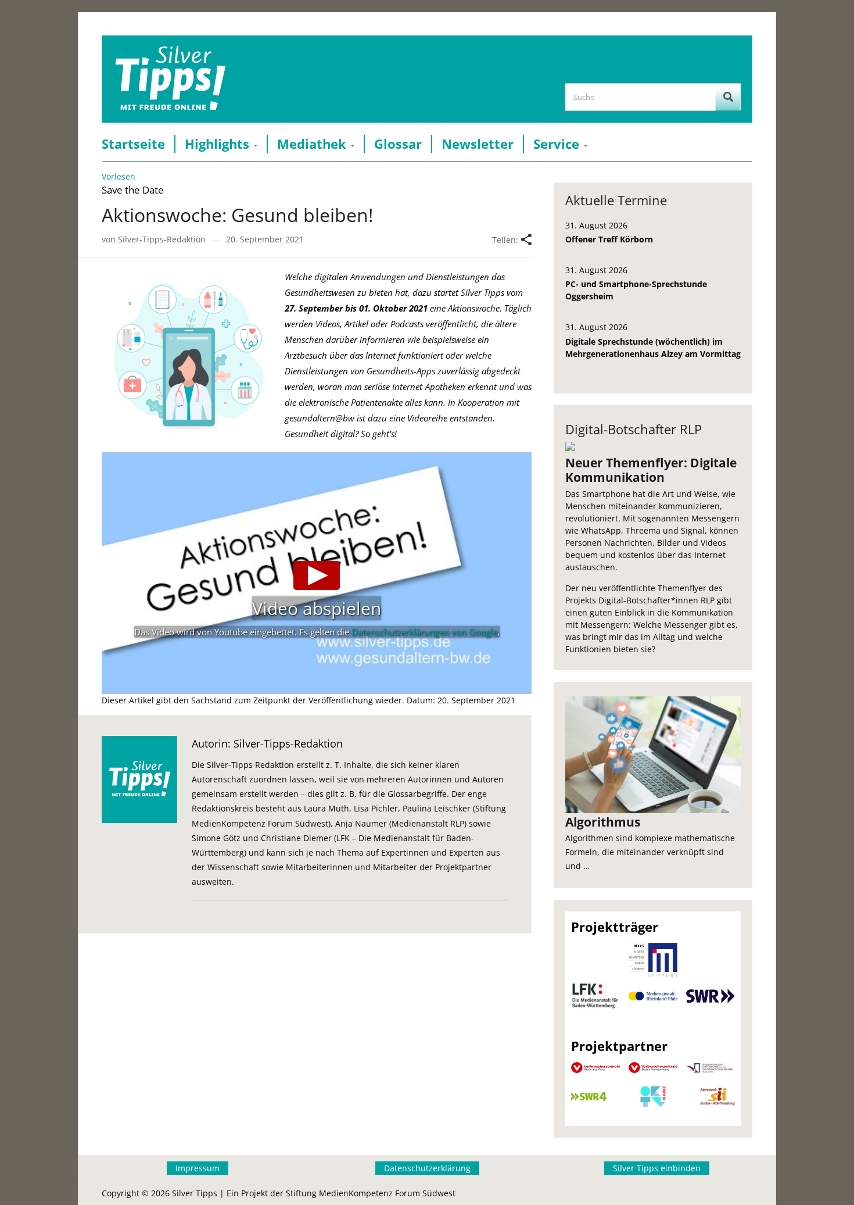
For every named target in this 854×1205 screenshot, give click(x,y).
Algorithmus (602, 822)
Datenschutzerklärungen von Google (424, 632)
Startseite (133, 144)
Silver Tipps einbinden (657, 1168)
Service (556, 144)
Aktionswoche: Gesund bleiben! (237, 214)
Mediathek (311, 144)
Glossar (398, 144)
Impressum (197, 1168)
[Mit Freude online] (170, 79)
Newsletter (478, 144)
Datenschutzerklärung (427, 1168)
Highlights (217, 144)
